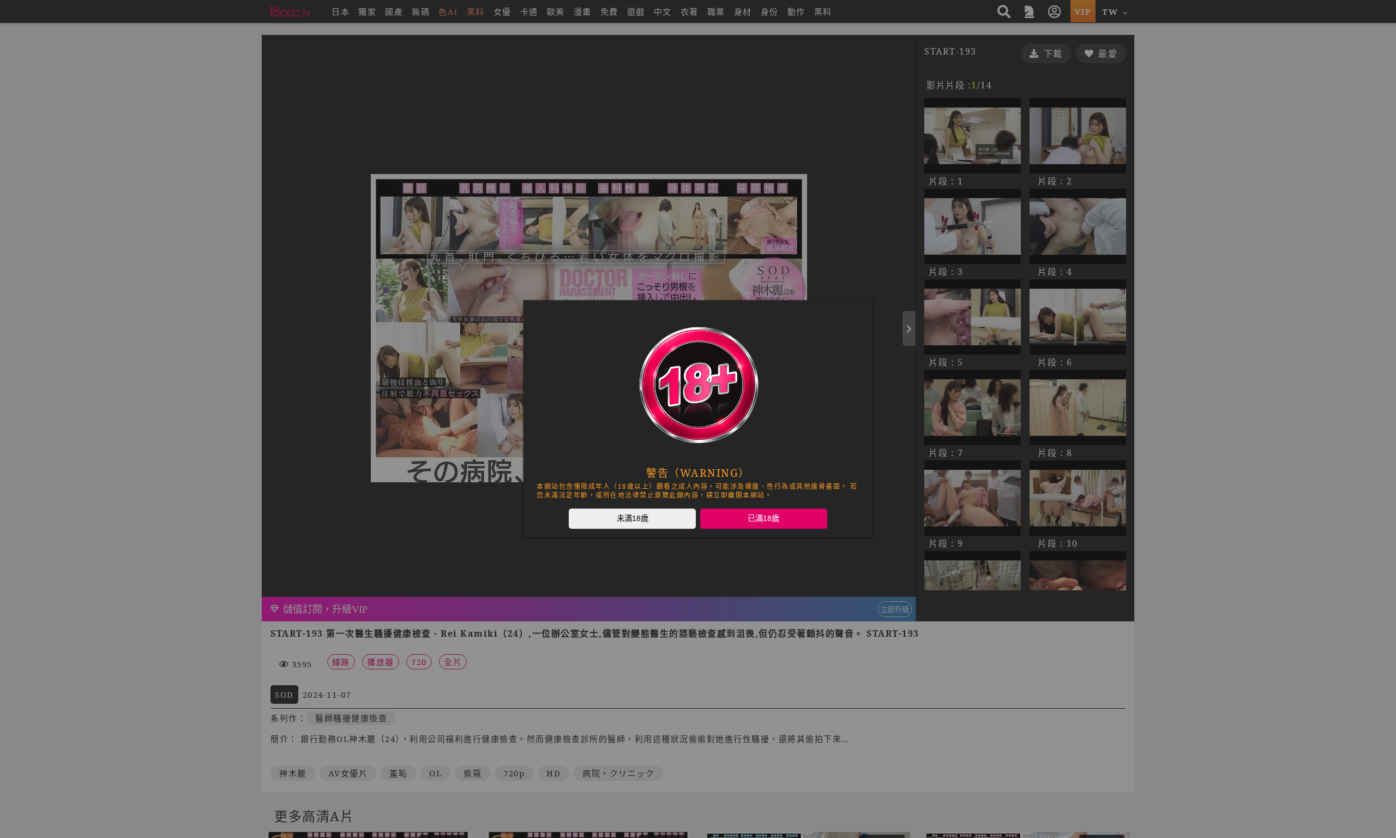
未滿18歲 (632, 518)
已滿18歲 (763, 518)
